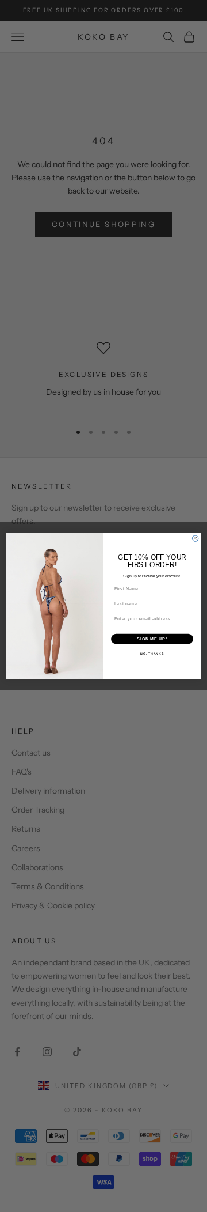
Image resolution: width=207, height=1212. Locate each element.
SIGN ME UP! (152, 639)
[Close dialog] (195, 538)
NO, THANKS (152, 653)
